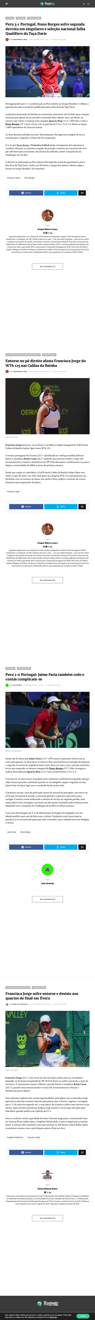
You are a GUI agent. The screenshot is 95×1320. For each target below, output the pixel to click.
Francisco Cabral (13, 178)
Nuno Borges (12, 124)
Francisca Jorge (13, 491)
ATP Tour (10, 18)
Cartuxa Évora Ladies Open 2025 (18, 987)
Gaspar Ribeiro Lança (47, 229)
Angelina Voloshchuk (15, 1137)
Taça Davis (20, 18)
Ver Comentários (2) (47, 266)
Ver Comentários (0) (47, 580)
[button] (6, 3)
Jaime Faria (11, 832)
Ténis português (34, 18)
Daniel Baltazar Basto (48, 1188)
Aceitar (83, 1316)
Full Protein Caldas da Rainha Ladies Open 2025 (23, 354)
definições (53, 1317)
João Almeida (47, 883)
